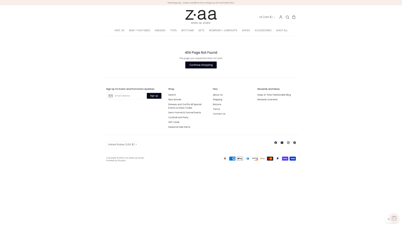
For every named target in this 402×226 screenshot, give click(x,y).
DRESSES (160, 30)
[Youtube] (282, 143)
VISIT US (119, 30)
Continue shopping (201, 65)
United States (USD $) (121, 144)
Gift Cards (173, 122)
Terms (216, 109)
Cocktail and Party (178, 117)
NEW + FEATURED (139, 30)
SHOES (246, 30)
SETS (201, 30)
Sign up (154, 95)
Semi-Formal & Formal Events (184, 112)
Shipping (217, 99)
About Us (218, 94)
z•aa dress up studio (134, 157)
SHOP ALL (282, 30)
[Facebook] (276, 143)
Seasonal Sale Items (179, 127)
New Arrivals (174, 99)
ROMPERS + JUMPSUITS (223, 30)
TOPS (173, 30)
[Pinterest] (294, 143)
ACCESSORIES (263, 30)
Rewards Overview (267, 99)
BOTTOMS (187, 30)
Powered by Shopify (115, 160)
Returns (217, 104)
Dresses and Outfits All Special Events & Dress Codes (184, 106)
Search (172, 94)
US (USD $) (266, 17)
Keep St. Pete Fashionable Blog (274, 94)
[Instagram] (288, 143)
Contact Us (219, 113)
